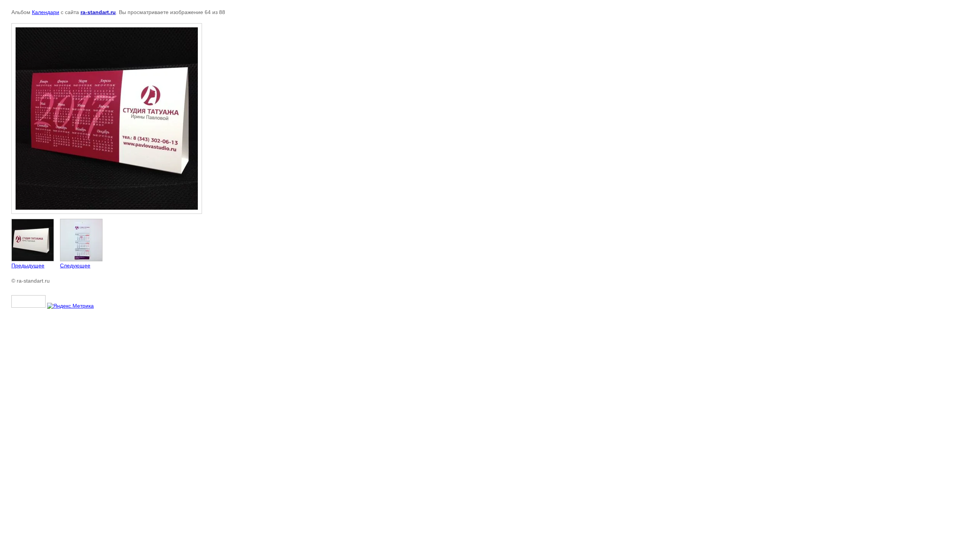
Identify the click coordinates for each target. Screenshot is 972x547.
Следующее (75, 265)
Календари (45, 12)
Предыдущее (27, 265)
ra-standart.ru (98, 12)
